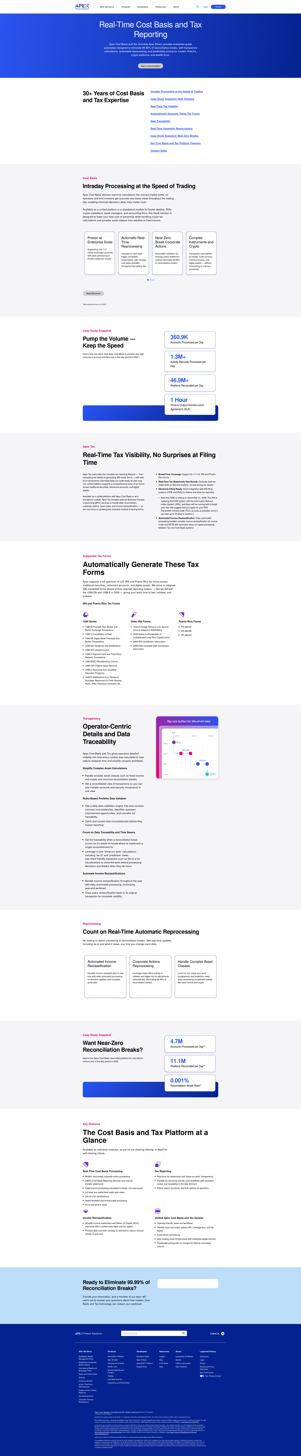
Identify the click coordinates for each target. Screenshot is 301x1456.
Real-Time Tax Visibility (164, 106)
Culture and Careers (183, 1363)
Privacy (202, 1363)
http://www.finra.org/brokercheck (190, 1422)
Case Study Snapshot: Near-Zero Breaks (174, 135)
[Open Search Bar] (197, 7)
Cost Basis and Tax (115, 1379)
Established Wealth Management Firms (86, 1357)
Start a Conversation (150, 65)
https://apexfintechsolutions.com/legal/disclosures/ (108, 1432)
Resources (161, 6)
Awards (178, 1360)
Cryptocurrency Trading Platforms (87, 1391)
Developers (142, 6)
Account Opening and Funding (116, 1371)
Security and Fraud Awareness (207, 1367)
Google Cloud (142, 1366)
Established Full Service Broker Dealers (88, 1363)
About (176, 6)
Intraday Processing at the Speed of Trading (176, 91)
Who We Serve (107, 6)
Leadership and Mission (184, 1356)
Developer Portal (143, 1356)
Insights (162, 1356)
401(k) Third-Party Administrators (85, 1385)
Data (161, 1366)
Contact (218, 7)
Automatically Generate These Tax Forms (175, 113)
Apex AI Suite (113, 1360)
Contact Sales (158, 150)
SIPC (175, 1420)
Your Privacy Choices (213, 1376)
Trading (110, 1376)
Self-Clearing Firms (86, 1396)
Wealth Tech (112, 1366)
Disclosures (204, 1356)
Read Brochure (93, 293)
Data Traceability (160, 121)
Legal (202, 1360)
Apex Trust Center (206, 1372)
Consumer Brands (85, 1381)
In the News (163, 1363)
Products (126, 6)
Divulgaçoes (134, 1412)
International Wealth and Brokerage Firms (88, 1369)
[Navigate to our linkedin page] (222, 1333)
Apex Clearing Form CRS (117, 1412)
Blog (161, 1360)
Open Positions (181, 1366)
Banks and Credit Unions (88, 1374)
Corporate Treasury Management (86, 1400)
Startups (82, 1377)
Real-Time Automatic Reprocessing (171, 128)
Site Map (127, 1412)
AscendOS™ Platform (116, 1356)
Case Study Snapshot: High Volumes (172, 99)
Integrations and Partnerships (119, 1383)
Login (205, 6)
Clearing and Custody (116, 1363)
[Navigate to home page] (82, 7)
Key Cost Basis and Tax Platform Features (175, 143)
